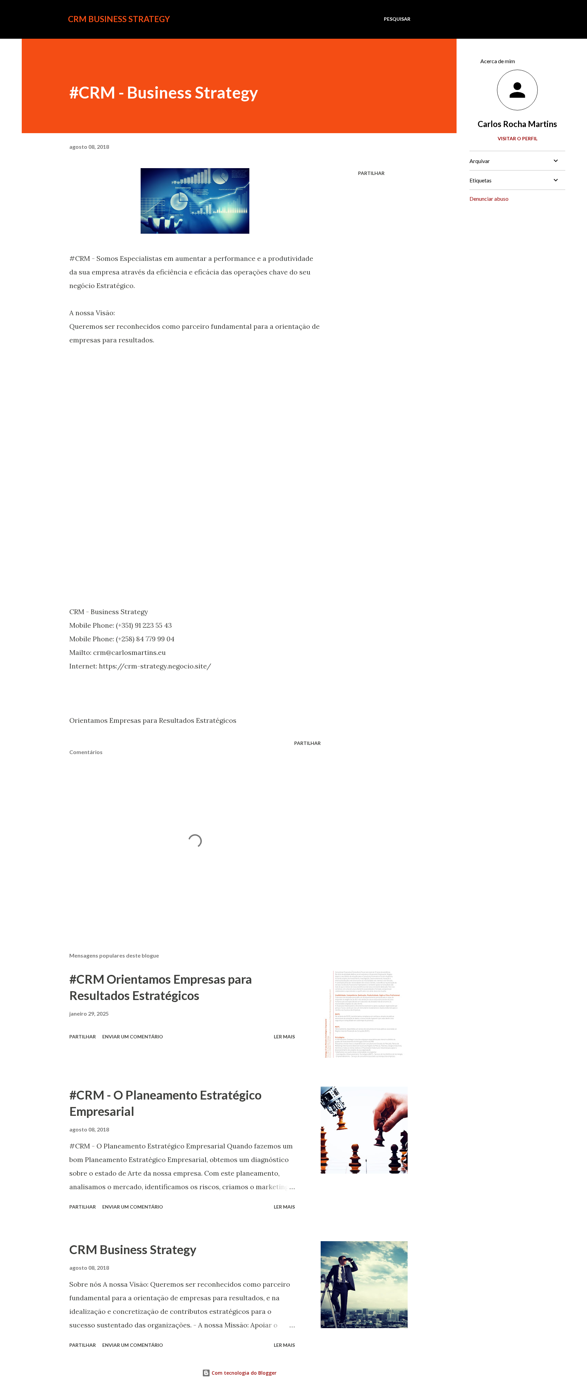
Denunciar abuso (489, 198)
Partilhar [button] (371, 173)
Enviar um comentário (132, 1036)
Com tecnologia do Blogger (243, 1373)
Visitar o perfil (517, 138)
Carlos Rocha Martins (517, 124)
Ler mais (284, 1036)
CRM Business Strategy (119, 19)
